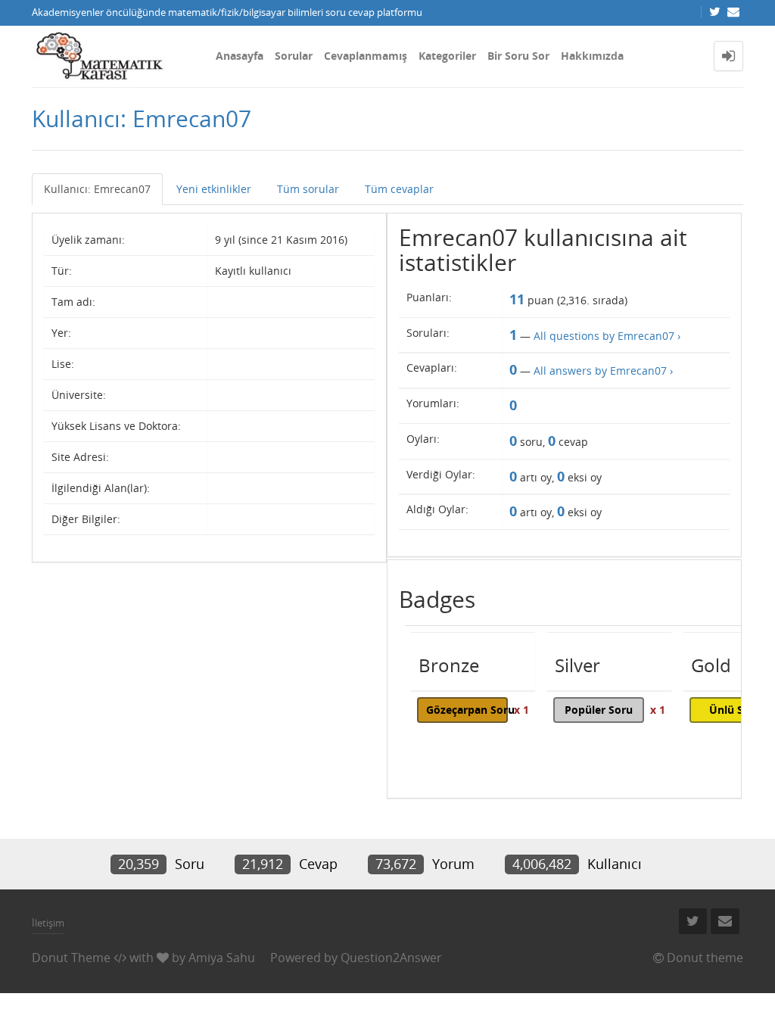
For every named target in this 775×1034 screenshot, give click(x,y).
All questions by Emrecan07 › (607, 336)
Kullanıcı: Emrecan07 (97, 189)
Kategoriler (447, 55)
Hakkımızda (592, 55)
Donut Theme (71, 957)
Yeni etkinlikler (213, 189)
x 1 (521, 709)
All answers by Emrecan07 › (603, 370)
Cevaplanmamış (365, 55)
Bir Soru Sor (518, 55)
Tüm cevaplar (399, 189)
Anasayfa (239, 55)
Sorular (294, 55)
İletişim (48, 923)
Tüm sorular (308, 189)
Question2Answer (391, 957)
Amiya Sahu (221, 957)
